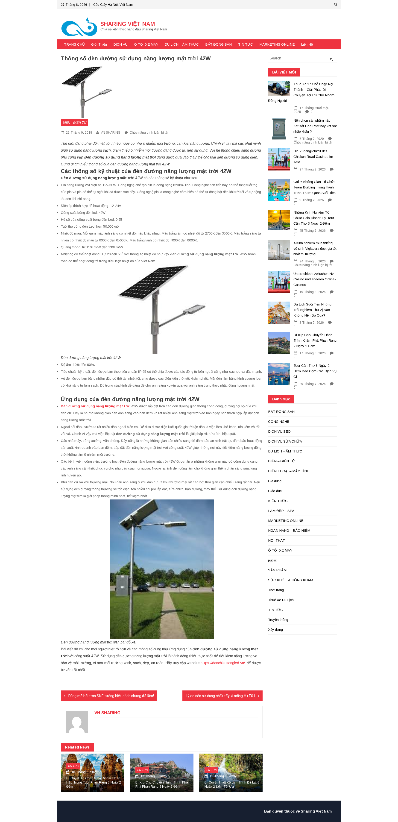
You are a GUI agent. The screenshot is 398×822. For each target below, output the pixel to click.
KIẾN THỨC (278, 501)
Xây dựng (275, 629)
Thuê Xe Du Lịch (281, 600)
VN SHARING (110, 132)
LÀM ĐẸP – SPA (281, 511)
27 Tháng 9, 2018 (78, 132)
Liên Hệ (307, 44)
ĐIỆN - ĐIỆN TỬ (74, 122)
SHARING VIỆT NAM (127, 24)
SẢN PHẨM (277, 570)
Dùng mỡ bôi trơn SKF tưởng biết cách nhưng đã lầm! (111, 696)
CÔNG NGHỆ (278, 421)
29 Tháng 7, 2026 (312, 384)
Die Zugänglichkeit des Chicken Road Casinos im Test (313, 156)
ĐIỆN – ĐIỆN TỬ (281, 461)
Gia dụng (274, 481)
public (272, 560)
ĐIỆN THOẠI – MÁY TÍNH (288, 471)
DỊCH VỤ (120, 44)
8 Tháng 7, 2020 (311, 139)
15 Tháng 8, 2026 (222, 776)
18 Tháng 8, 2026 (84, 772)
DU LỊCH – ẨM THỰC (182, 44)
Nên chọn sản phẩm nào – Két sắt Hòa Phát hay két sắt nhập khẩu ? (315, 125)
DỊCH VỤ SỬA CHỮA (285, 441)
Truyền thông (278, 620)
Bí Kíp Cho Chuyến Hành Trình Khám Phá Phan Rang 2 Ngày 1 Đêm (315, 340)
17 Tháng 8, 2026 (153, 776)
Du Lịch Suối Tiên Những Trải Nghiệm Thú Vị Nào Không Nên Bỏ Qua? (312, 309)
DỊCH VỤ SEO (279, 431)
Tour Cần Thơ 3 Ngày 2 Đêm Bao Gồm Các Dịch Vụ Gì (315, 371)
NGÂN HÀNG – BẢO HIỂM (289, 530)
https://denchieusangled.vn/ (223, 663)
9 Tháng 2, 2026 (311, 200)
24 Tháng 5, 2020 (312, 261)
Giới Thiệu (99, 44)
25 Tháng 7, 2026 (312, 230)
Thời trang (276, 590)
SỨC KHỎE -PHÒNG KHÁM (290, 580)
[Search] (331, 59)
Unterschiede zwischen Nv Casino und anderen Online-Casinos (314, 279)
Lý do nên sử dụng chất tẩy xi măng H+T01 (220, 696)
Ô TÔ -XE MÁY (146, 44)
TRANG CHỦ (74, 44)
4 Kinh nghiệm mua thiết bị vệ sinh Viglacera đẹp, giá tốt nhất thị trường (315, 248)
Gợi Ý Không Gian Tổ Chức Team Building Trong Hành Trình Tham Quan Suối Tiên (314, 187)
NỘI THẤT (276, 540)
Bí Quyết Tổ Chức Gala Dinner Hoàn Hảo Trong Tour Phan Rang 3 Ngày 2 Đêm (93, 782)
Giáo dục (275, 491)
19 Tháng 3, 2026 (312, 292)
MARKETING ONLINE (277, 44)
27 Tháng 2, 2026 (312, 169)
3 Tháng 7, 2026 (311, 322)
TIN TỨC (245, 44)
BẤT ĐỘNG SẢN (218, 44)
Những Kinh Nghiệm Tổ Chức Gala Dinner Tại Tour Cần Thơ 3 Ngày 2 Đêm (313, 217)
